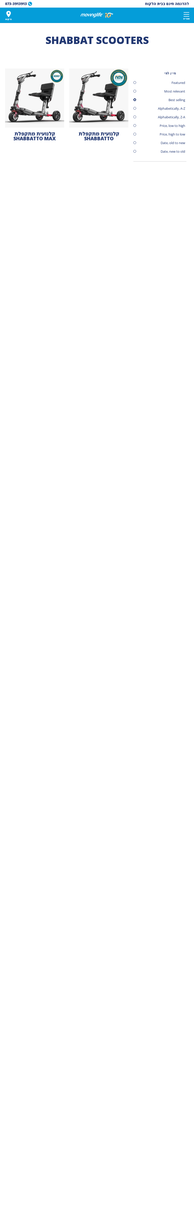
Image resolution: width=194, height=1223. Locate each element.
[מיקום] (8, 14)
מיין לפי (170, 73)
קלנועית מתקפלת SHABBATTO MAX (34, 136)
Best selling (176, 100)
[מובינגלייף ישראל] (97, 15)
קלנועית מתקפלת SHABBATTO (99, 136)
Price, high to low (172, 134)
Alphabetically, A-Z (171, 108)
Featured (178, 82)
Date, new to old (173, 151)
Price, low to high (172, 125)
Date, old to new (173, 143)
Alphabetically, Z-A (171, 117)
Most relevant (174, 91)
